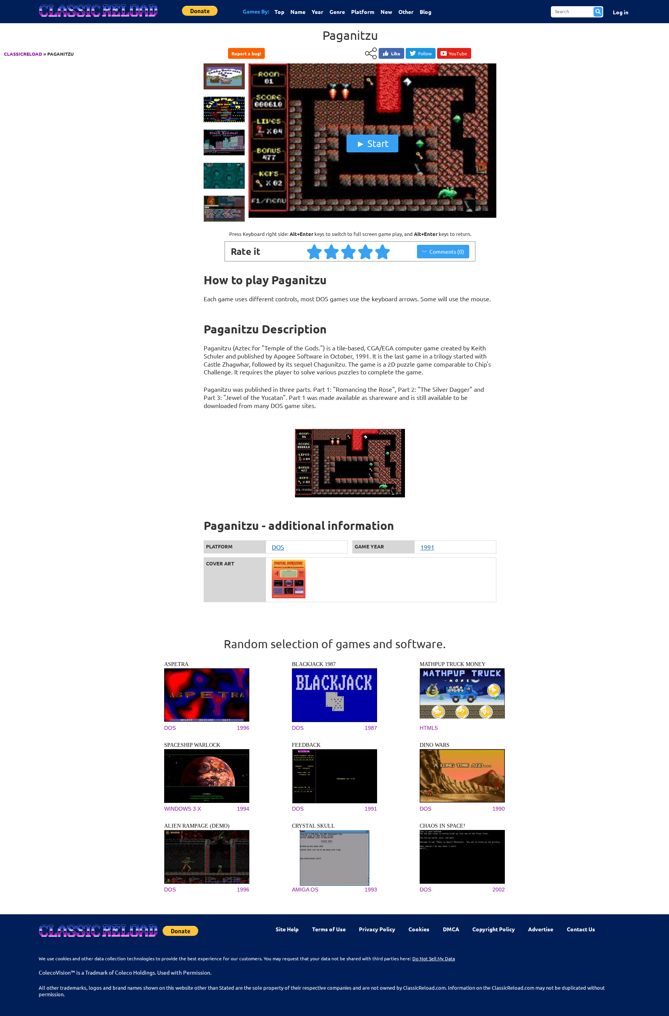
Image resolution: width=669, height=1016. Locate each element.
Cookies (418, 928)
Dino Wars (434, 745)
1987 (371, 728)
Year (317, 11)
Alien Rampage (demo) (197, 826)
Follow (425, 53)
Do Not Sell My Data (433, 958)
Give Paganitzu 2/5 (332, 251)
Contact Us (581, 928)
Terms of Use (329, 928)
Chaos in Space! (442, 826)
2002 (498, 889)
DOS (278, 547)
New (386, 11)
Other (405, 11)
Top (279, 11)
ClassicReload (23, 54)
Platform (362, 11)
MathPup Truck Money (452, 664)
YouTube (458, 53)
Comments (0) (446, 251)
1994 (243, 809)
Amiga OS (305, 889)
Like (395, 53)
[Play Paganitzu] (372, 216)
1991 (427, 547)
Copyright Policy (493, 928)
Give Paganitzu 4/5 (366, 251)
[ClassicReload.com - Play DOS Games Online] (97, 18)
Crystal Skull (313, 826)
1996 (243, 728)
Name (297, 11)
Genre (337, 11)
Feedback (306, 745)
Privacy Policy (377, 928)
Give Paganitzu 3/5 (349, 251)
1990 (498, 809)
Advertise (540, 928)
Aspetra (176, 664)
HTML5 (429, 728)
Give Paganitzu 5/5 (383, 251)
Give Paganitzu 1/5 (315, 251)
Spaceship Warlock (192, 745)
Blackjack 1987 (314, 664)
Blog (425, 11)
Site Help (287, 928)
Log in (620, 12)
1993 (371, 889)
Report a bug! (246, 53)
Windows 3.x (182, 809)
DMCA (451, 928)
